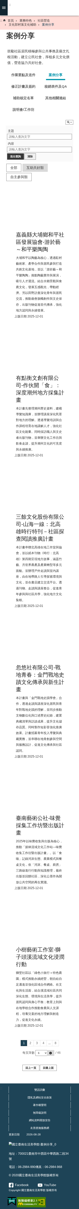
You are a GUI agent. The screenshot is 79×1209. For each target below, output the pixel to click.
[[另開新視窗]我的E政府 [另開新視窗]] (12, 1201)
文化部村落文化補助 (22, 24)
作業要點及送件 (23, 75)
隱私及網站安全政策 (40, 1097)
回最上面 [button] (48, 1067)
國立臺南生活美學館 (39, 8)
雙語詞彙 (39, 1089)
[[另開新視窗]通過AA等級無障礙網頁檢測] (31, 1202)
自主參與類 (19, 177)
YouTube (50, 1185)
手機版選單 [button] (4, 7)
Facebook (22, 1185)
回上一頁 (31, 1067)
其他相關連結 (55, 98)
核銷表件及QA (55, 86)
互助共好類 (35, 168)
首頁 (11, 20)
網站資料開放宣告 (39, 1120)
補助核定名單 (23, 98)
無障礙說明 (39, 1112)
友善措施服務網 (39, 1127)
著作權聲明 (39, 1105)
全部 (13, 168)
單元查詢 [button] (69, 122)
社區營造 (44, 20)
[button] (50, 1053)
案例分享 (48, 24)
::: (10, 4)
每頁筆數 (28, 1052)
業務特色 (26, 20)
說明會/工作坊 (23, 110)
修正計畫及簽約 (23, 86)
